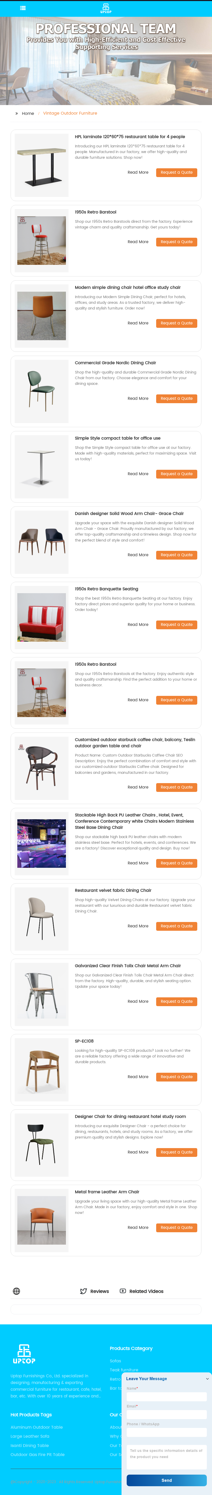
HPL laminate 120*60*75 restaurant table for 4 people (130, 136)
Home (28, 113)
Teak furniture (124, 1370)
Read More (138, 173)
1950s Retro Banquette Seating (106, 589)
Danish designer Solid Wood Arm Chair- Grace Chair (129, 513)
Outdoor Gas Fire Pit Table (38, 1455)
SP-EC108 (84, 1041)
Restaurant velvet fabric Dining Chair (113, 890)
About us (119, 1427)
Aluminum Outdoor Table (37, 1427)
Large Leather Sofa (30, 1436)
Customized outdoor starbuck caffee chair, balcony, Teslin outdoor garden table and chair (135, 742)
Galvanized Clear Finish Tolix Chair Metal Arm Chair (128, 966)
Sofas (115, 1361)
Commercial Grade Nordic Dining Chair (115, 363)
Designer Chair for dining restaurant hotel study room (130, 1116)
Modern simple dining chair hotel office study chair (128, 287)
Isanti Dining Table (30, 1446)
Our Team (120, 1445)
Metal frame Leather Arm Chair (107, 1192)
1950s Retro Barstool (95, 212)
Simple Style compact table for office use (118, 438)
